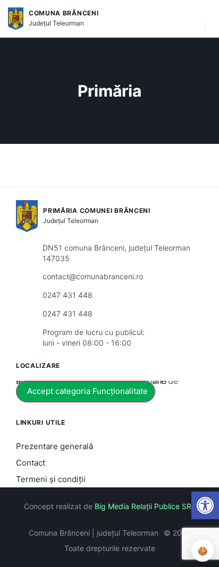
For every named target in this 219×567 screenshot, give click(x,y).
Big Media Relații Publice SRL (145, 506)
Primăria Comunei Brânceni (96, 210)
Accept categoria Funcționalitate (87, 391)
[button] (191, 18)
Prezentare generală (54, 446)
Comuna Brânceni (64, 13)
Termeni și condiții (51, 479)
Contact (30, 463)
